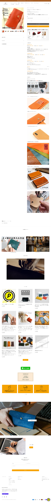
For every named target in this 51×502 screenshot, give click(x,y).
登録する (32, 420)
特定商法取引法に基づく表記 (45, 479)
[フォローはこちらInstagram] (2, 496)
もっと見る (3, 332)
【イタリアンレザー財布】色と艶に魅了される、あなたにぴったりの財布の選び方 (41, 305)
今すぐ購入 (38, 26)
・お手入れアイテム (19, 476)
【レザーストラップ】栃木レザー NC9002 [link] (29, 36)
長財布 (9, 479)
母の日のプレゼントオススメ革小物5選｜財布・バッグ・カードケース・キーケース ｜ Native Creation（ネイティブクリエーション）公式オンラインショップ (25, 328)
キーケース (10, 484)
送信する (25, 470)
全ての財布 (10, 478)
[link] (29, 33)
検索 (42, 480)
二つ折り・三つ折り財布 (11, 482)
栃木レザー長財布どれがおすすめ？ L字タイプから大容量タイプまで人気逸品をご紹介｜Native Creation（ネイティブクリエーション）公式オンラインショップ (9, 352)
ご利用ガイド (43, 476)
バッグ (9, 483)
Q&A (31, 447)
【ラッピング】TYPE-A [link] (44, 36)
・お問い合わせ (19, 479)
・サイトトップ (4, 476)
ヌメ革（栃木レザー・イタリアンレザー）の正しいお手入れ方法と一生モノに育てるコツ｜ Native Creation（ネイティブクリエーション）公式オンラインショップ (9, 328)
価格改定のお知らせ (39, 350)
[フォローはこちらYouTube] (4, 496)
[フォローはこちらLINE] (6, 496)
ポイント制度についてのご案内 (8, 304)
